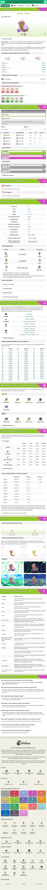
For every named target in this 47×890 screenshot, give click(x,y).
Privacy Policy (8, 884)
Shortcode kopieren (12, 534)
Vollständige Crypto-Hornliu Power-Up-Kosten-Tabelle (15, 513)
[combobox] (23, 2)
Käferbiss (6, 114)
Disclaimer (23, 884)
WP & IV (22, 5)
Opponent (26, 126)
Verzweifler (7, 118)
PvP (29, 5)
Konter (14, 5)
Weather (3, 126)
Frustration (20, 141)
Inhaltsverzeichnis (7, 38)
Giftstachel (8, 138)
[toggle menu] (42, 2)
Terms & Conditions (38, 884)
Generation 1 (30, 214)
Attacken (36, 5)
